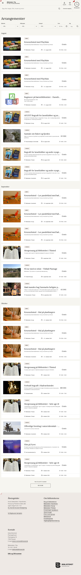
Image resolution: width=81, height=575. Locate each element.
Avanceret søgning (67, 8)
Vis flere (40, 485)
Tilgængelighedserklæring (51, 521)
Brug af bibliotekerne (50, 502)
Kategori (41, 23)
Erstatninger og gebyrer (51, 510)
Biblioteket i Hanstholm (51, 504)
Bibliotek (3, 23)
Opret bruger (48, 512)
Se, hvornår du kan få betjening (17, 508)
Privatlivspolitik (48, 519)
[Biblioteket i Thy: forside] (64, 565)
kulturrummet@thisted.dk (20, 541)
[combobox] (31, 8)
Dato (59, 23)
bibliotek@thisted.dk (18, 549)
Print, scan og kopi (49, 514)
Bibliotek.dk (47, 516)
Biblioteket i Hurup (49, 506)
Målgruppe (22, 23)
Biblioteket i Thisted (50, 508)
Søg (70, 23)
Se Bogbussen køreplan (15, 513)
